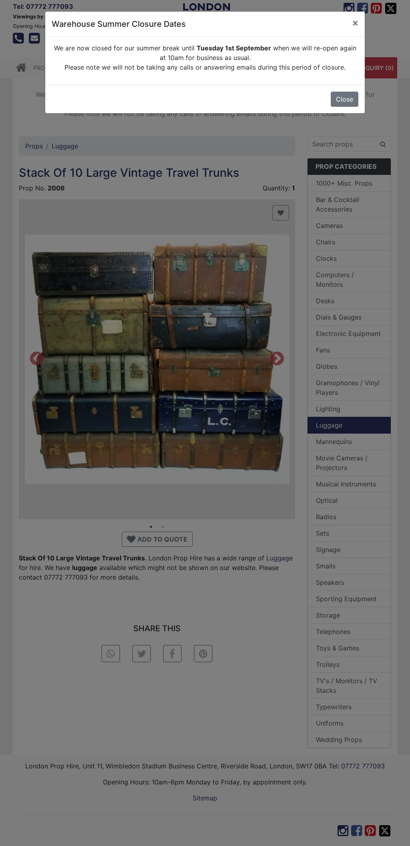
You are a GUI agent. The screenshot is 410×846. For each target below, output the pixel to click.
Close (344, 99)
